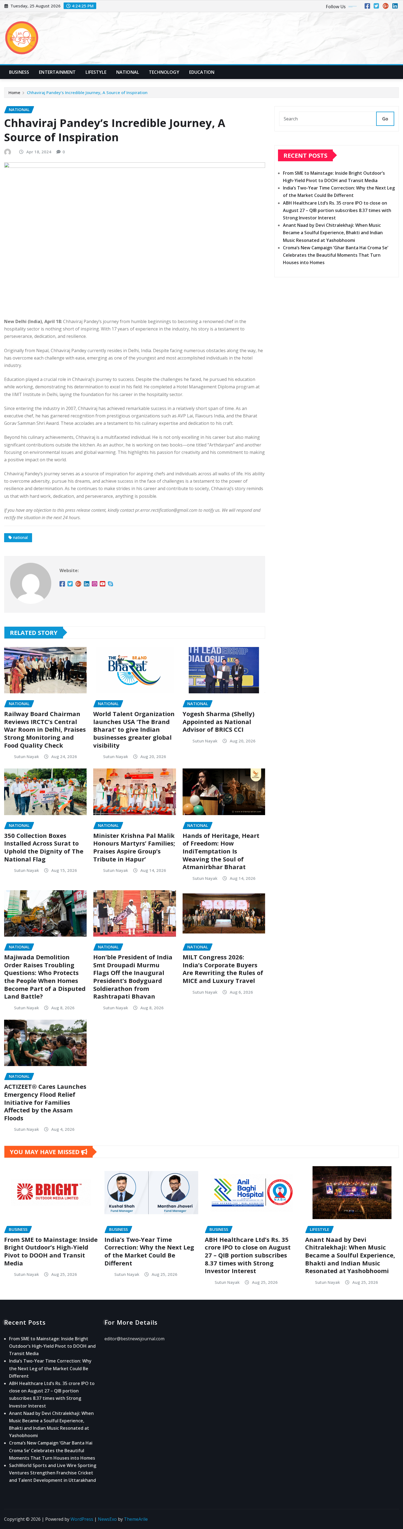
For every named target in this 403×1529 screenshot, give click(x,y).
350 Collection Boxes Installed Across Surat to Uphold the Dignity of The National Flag (43, 847)
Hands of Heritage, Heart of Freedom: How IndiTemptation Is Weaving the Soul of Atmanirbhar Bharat (221, 851)
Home (14, 92)
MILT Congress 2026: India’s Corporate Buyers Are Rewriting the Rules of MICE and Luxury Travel (223, 969)
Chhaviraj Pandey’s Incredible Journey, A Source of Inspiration (87, 92)
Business (19, 72)
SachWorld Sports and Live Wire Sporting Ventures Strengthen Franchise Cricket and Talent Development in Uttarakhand (52, 1472)
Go (385, 119)
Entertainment (57, 72)
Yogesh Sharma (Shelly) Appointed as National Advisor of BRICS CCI (218, 721)
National (127, 72)
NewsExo (107, 1519)
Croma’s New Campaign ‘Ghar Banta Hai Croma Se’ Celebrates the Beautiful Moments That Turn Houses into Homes (335, 255)
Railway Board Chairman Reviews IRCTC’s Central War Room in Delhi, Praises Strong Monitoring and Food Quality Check (45, 729)
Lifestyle (96, 72)
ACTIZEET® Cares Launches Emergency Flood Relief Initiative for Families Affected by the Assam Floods (45, 1102)
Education (201, 72)
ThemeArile (136, 1519)
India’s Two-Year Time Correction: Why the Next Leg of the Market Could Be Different (149, 1251)
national (20, 537)
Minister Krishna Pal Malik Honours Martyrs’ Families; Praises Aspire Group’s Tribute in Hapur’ (134, 847)
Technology (164, 72)
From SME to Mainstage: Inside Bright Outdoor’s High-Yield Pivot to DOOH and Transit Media (51, 1251)
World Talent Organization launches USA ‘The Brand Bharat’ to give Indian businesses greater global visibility (134, 729)
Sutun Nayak (26, 756)
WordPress (81, 1519)
